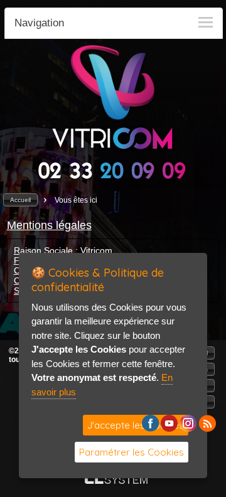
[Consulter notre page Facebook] (150, 428)
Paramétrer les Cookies (131, 452)
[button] (20, 199)
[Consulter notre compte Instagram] (188, 428)
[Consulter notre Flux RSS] (207, 428)
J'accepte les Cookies (135, 425)
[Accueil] (113, 149)
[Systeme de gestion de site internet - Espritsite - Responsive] (116, 480)
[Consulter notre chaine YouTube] (169, 428)
